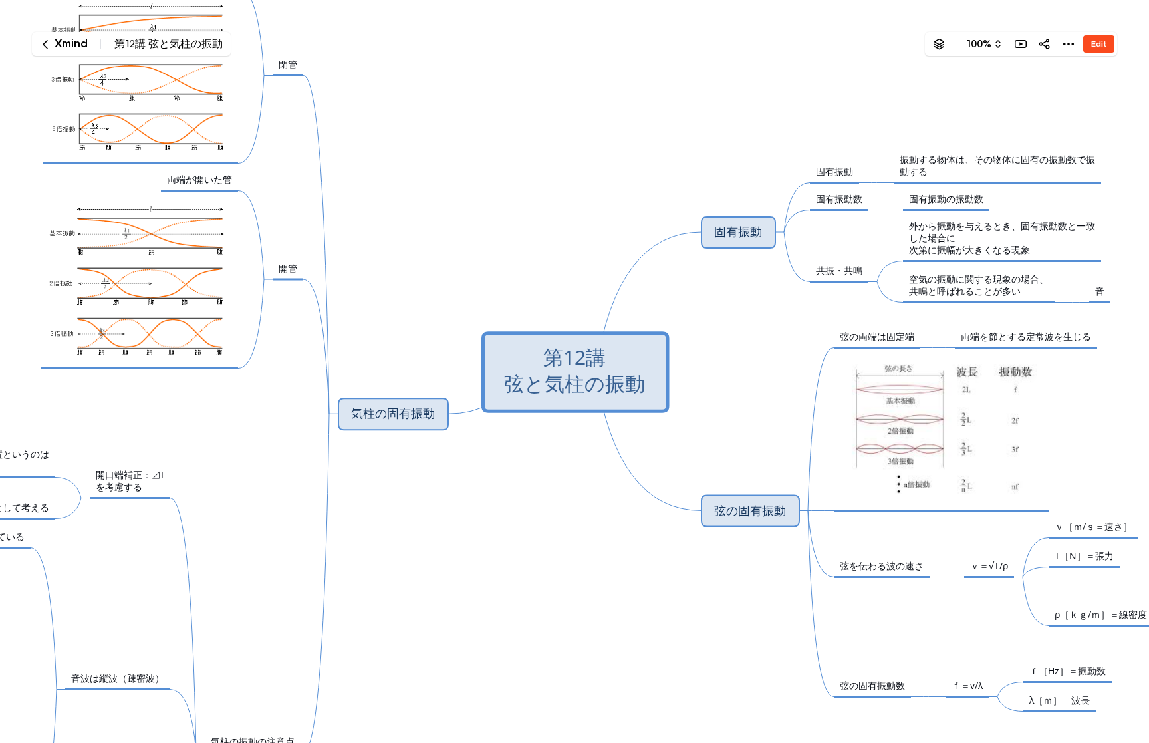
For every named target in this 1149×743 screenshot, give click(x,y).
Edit (1098, 43)
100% (979, 44)
